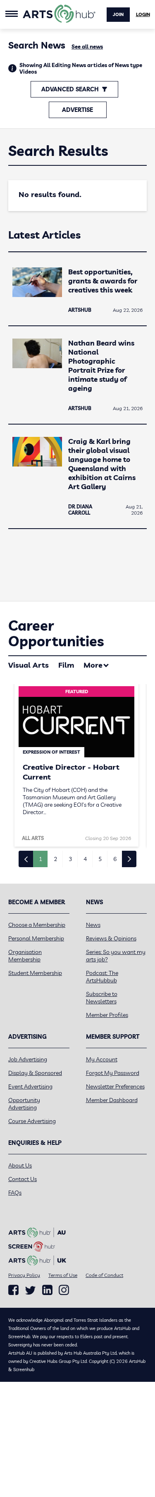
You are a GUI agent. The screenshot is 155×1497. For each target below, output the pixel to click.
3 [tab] (70, 859)
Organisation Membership (25, 955)
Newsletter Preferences (115, 1086)
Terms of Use (62, 1275)
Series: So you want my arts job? (115, 955)
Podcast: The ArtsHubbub (102, 976)
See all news (87, 46)
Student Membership (35, 973)
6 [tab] (115, 859)
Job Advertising (27, 1059)
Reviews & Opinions (111, 938)
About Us (20, 1165)
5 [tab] (100, 859)
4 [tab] (85, 859)
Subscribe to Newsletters (101, 997)
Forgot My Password (112, 1073)
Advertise (77, 110)
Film (66, 665)
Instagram (64, 1290)
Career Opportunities (56, 633)
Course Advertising (32, 1121)
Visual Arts (28, 665)
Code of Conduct (104, 1275)
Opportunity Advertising (24, 1103)
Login (143, 14)
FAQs (14, 1192)
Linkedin (47, 1290)
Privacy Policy (24, 1275)
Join (118, 14)
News (93, 924)
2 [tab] (55, 859)
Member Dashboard (112, 1100)
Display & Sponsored (35, 1073)
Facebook (13, 1290)
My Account (101, 1059)
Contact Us (22, 1179)
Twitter (30, 1290)
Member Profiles (107, 1015)
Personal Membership (36, 938)
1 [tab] (40, 859)
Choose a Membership (36, 924)
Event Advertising (30, 1086)
